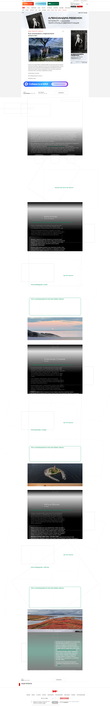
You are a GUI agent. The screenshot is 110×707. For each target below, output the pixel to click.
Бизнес (59, 10)
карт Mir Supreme (68, 425)
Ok (55, 702)
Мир (63, 148)
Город (48, 10)
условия (34, 702)
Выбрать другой (73, 6)
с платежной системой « (54, 148)
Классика (32, 10)
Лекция (52, 10)
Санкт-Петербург (76, 0)
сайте (59, 667)
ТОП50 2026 (64, 10)
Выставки (44, 10)
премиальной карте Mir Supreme (66, 652)
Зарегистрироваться (29, 0)
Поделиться (40, 31)
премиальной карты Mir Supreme (64, 190)
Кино (40, 10)
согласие (40, 702)
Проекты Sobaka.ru (84, 0)
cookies (44, 703)
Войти (23, 0)
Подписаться (34, 31)
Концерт (27, 10)
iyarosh (22, 682)
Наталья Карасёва (26, 93)
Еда (56, 10)
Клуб (23, 10)
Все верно (79, 6)
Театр (36, 10)
